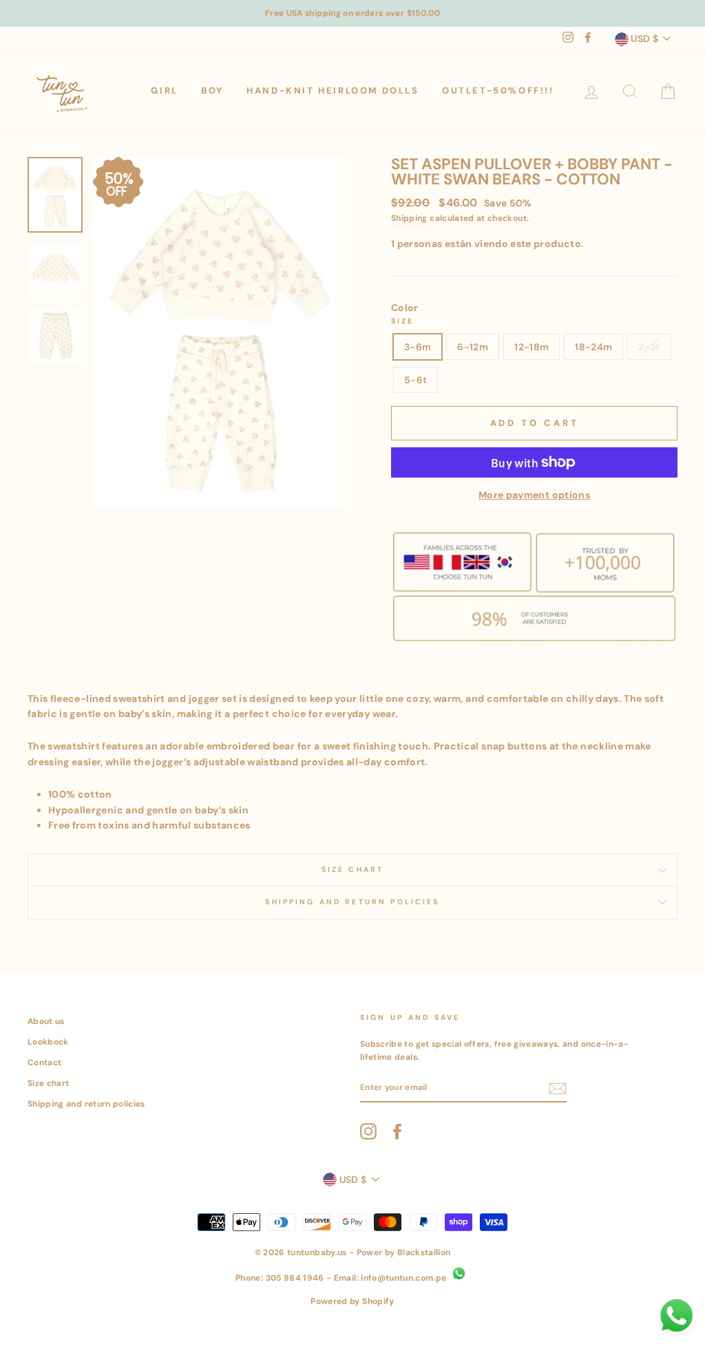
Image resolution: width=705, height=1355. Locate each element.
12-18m (531, 347)
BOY (212, 90)
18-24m (593, 347)
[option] (352, 13)
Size (402, 321)
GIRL (164, 90)
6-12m (472, 347)
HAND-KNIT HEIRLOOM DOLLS (332, 90)
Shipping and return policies (86, 1103)
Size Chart (353, 869)
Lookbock (48, 1041)
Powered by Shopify (352, 1301)
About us (46, 1021)
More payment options (534, 495)
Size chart (49, 1083)
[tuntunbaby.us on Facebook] (397, 1131)
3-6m (417, 347)
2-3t (649, 347)
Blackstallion (424, 1252)
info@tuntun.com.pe (403, 1277)
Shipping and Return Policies (352, 901)
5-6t (415, 380)
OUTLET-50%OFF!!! (498, 90)
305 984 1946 (295, 1277)
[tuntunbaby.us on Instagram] (368, 1131)
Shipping (409, 218)
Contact (44, 1062)
